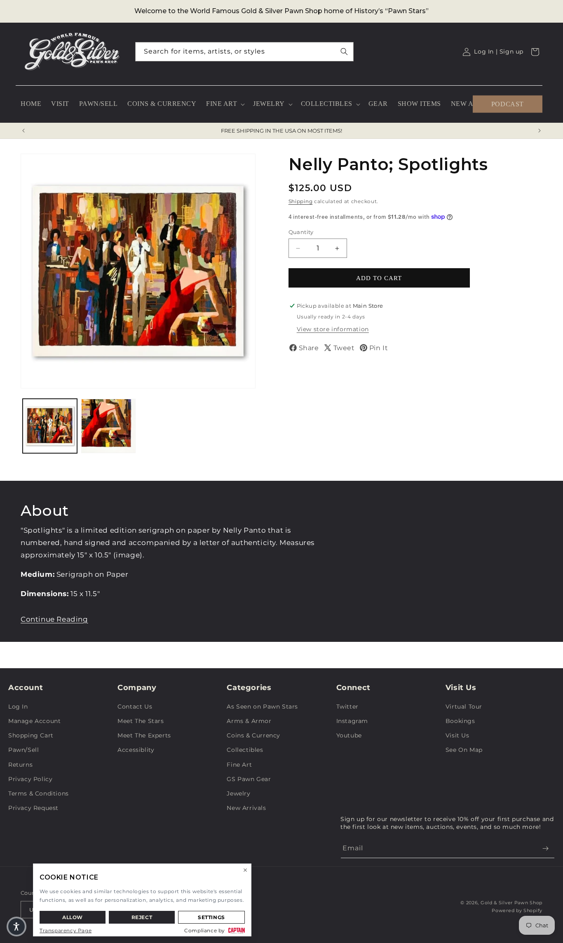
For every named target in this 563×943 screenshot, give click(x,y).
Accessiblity (135, 749)
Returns (20, 764)
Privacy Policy (30, 779)
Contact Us (134, 706)
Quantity (301, 232)
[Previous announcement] (23, 130)
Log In (18, 706)
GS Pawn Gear (249, 779)
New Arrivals (246, 808)
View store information (333, 329)
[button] (224, 104)
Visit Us (457, 735)
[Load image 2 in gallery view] (108, 426)
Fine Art (239, 764)
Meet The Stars (140, 721)
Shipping (301, 201)
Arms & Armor (249, 721)
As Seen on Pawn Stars (262, 706)
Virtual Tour (464, 706)
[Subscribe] (545, 848)
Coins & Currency (253, 735)
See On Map (464, 749)
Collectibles (245, 749)
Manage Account (34, 721)
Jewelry (238, 793)
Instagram (352, 721)
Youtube (349, 735)
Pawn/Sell (23, 749)
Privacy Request (33, 808)
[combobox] (244, 51)
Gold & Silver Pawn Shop (511, 903)
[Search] (344, 51)
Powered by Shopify (517, 910)
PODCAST (507, 103)
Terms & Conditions (38, 793)
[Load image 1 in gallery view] (50, 426)
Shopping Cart (31, 735)
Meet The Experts (144, 735)
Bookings (460, 721)
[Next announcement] (539, 130)
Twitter (347, 706)
